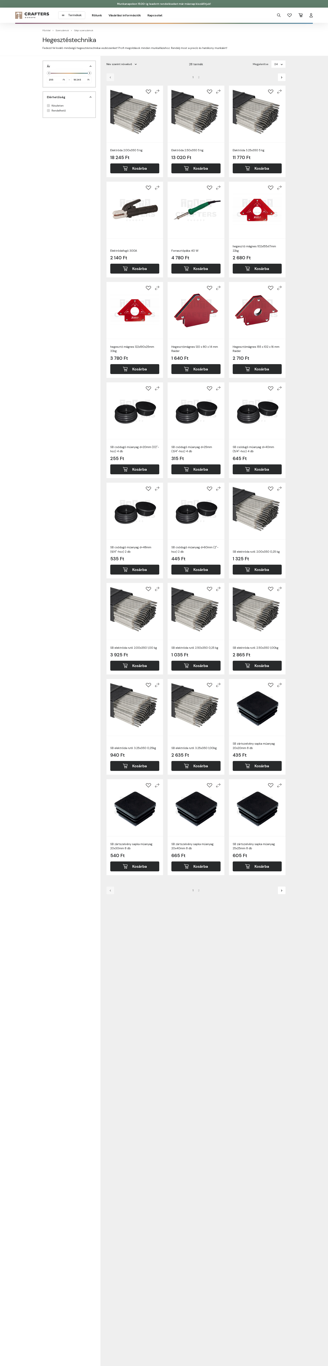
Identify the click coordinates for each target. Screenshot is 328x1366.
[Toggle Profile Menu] (311, 15)
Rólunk (97, 15)
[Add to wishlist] (148, 91)
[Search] (279, 15)
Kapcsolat (154, 15)
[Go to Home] (32, 15)
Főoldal (46, 30)
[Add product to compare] (157, 91)
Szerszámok (62, 30)
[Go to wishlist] (289, 15)
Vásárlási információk (125, 15)
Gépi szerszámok (83, 30)
